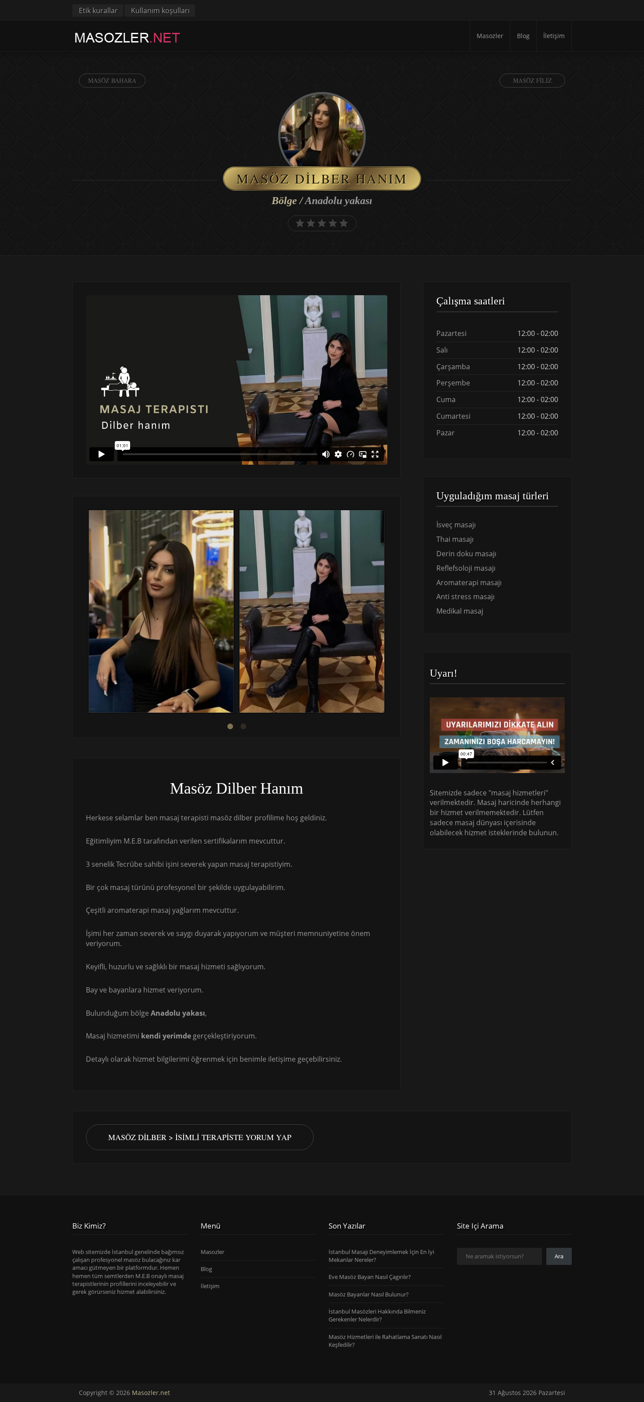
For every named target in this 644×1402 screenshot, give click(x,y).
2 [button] (243, 726)
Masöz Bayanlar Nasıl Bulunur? (369, 1294)
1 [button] (230, 726)
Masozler (490, 36)
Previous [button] (86, 613)
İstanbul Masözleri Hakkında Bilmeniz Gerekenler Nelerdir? (377, 1315)
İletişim (554, 36)
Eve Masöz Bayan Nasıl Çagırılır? (370, 1277)
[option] (161, 612)
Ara (559, 1256)
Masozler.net (151, 1392)
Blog (523, 36)
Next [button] (387, 613)
